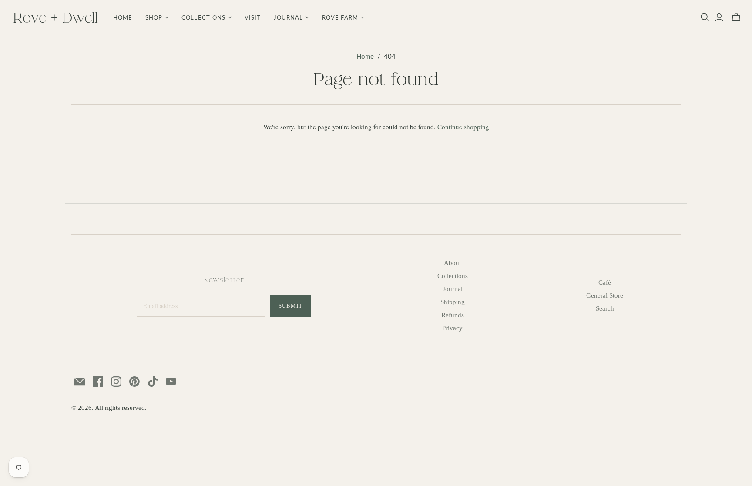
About (452, 262)
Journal (453, 288)
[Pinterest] (134, 381)
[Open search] (705, 17)
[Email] (79, 381)
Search (605, 308)
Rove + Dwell (55, 17)
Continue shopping (463, 126)
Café (604, 282)
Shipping (452, 301)
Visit (253, 17)
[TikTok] (153, 381)
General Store (604, 295)
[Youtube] (171, 381)
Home (122, 17)
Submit (290, 305)
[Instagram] (116, 381)
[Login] (719, 17)
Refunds (452, 315)
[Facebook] (98, 381)
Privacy (452, 328)
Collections (452, 275)
